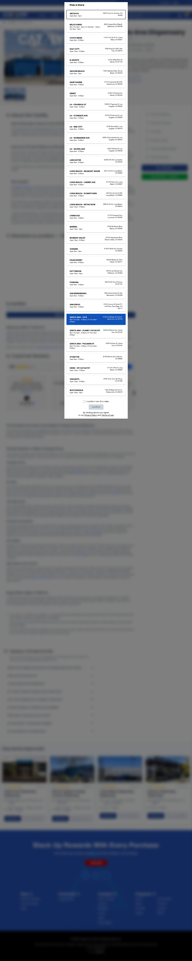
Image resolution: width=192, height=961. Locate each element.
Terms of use (107, 415)
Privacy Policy (90, 415)
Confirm (96, 406)
